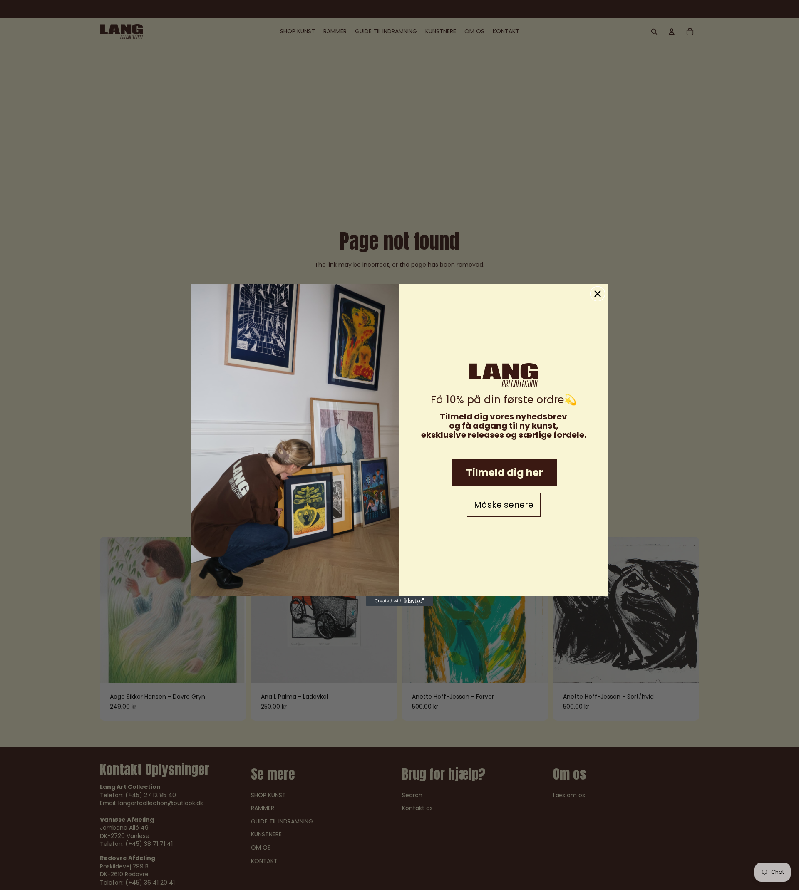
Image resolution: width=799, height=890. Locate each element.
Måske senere (503, 505)
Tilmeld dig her (504, 472)
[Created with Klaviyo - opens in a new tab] (399, 601)
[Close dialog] (597, 293)
